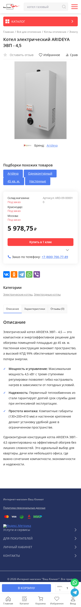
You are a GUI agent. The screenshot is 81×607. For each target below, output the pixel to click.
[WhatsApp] (29, 274)
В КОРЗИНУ (26, 588)
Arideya (52, 145)
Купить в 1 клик (40, 242)
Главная (8, 32)
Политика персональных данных (24, 508)
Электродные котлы (47, 294)
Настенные (37, 181)
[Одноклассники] (14, 274)
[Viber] (36, 274)
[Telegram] (21, 274)
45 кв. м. (14, 181)
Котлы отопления (55, 32)
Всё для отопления (29, 32)
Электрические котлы (17, 294)
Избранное (51, 55)
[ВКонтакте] (6, 274)
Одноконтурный (40, 173)
